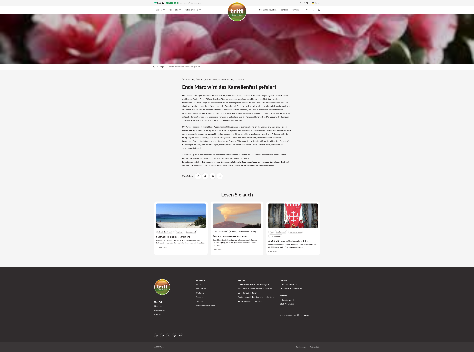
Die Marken (201, 288)
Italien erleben (191, 10)
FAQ (300, 3)
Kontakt (284, 10)
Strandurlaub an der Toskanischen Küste (255, 288)
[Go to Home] (154, 66)
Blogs (161, 67)
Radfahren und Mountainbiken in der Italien (256, 297)
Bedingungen (160, 310)
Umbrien (200, 293)
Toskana (199, 297)
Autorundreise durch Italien (250, 301)
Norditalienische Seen (205, 305)
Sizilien (199, 284)
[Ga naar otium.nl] (303, 315)
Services (296, 10)
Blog (306, 3)
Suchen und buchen (267, 10)
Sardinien (200, 301)
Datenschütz (315, 347)
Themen (158, 10)
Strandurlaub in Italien (247, 293)
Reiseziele (173, 10)
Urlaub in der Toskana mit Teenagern (253, 284)
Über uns (158, 306)
